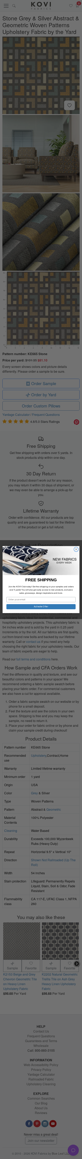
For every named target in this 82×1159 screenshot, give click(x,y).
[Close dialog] (76, 549)
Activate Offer (41, 606)
